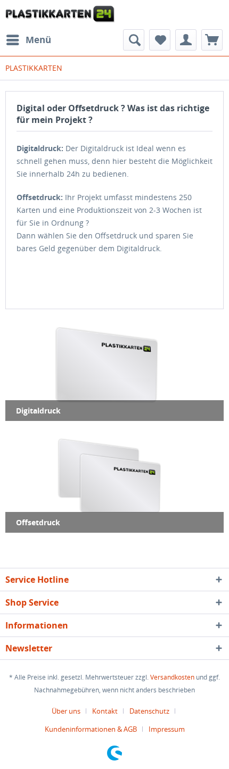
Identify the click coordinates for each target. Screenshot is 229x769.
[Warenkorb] (212, 40)
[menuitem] (28, 40)
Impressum (167, 729)
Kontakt (105, 711)
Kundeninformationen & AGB (91, 729)
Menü (38, 40)
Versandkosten (172, 677)
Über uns (66, 711)
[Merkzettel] (159, 40)
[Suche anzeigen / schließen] (133, 40)
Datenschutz (149, 711)
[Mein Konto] (186, 40)
